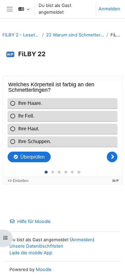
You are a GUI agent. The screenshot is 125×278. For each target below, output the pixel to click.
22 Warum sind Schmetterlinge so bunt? (75, 35)
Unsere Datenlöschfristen (36, 246)
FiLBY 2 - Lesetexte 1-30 (21, 35)
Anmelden (109, 9)
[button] (24, 9)
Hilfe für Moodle (34, 221)
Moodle (44, 269)
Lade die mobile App (30, 253)
